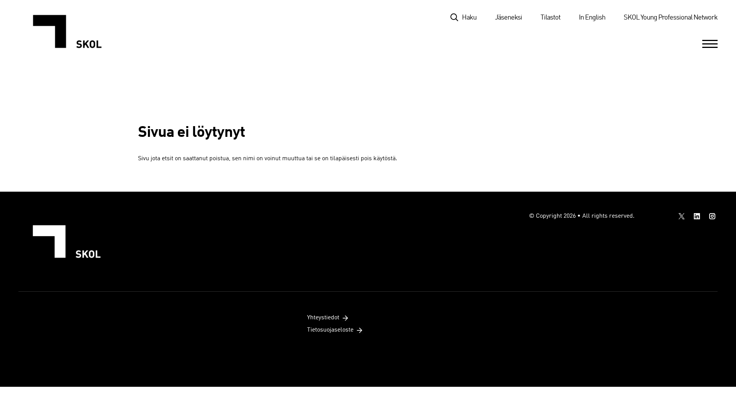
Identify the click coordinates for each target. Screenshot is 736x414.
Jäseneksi (508, 17)
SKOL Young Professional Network (671, 17)
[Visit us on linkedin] (697, 216)
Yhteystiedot (323, 318)
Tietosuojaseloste (330, 330)
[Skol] (71, 31)
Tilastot (550, 17)
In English (592, 17)
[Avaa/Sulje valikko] (710, 43)
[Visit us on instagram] (712, 216)
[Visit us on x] (681, 216)
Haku (469, 17)
